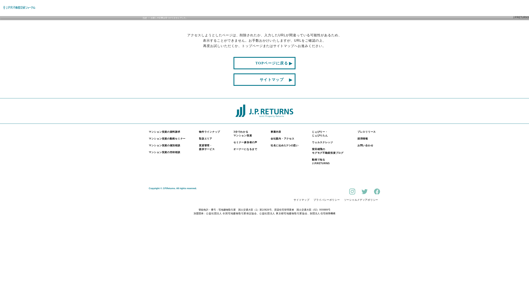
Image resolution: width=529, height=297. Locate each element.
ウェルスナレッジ (322, 142)
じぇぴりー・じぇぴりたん (320, 133)
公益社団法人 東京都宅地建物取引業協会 (283, 213)
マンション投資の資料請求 (164, 131)
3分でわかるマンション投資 (243, 133)
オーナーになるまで (245, 149)
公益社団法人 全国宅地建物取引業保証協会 (231, 213)
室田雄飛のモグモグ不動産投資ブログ (328, 151)
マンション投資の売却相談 (164, 152)
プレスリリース (366, 131)
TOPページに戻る (271, 63)
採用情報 (362, 138)
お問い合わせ (365, 145)
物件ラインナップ (209, 131)
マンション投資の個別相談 (164, 145)
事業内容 (276, 131)
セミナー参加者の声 (245, 142)
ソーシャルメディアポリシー (361, 199)
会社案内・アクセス (282, 138)
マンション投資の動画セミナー (167, 138)
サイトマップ (272, 80)
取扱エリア (205, 138)
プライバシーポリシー (326, 199)
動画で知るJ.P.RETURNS (321, 161)
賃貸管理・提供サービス (207, 147)
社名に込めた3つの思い (285, 145)
